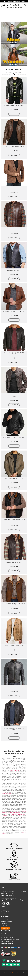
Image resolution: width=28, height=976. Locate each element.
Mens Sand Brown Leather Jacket (14, 645)
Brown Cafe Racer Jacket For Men (14, 146)
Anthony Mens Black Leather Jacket (14, 105)
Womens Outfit (5, 912)
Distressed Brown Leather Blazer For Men (14, 187)
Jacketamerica (16, 972)
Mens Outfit (4, 910)
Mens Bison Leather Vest (14, 270)
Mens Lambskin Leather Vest (14, 562)
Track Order (5, 928)
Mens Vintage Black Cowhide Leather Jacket (14, 729)
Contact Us (4, 925)
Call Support (4, 923)
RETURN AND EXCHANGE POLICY (10, 939)
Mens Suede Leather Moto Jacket (14, 687)
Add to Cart (14, 114)
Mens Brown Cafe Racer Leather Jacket (14, 311)
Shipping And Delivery (7, 941)
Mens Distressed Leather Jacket (14, 478)
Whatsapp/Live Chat (6, 921)
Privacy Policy (4, 934)
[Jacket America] (14, 6)
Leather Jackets (6, 793)
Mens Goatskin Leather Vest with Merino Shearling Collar (14, 520)
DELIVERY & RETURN (7, 937)
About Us (3, 913)
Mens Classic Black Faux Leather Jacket (14, 437)
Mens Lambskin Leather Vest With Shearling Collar (14, 604)
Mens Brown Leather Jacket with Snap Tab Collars (14, 395)
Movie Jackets (16, 812)
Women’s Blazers (17, 814)
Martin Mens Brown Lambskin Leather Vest (14, 229)
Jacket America (14, 770)
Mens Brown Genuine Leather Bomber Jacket (14, 353)
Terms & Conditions (6, 935)
